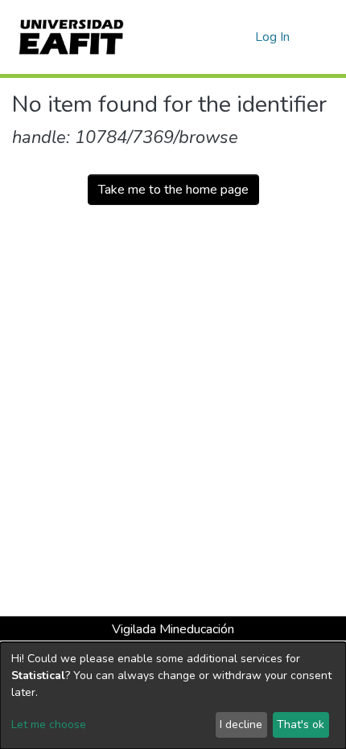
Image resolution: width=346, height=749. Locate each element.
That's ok (300, 724)
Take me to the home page (173, 190)
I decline (241, 724)
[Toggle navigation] (323, 37)
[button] (240, 37)
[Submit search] (217, 37)
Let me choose (48, 724)
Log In (273, 37)
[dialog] (173, 695)
